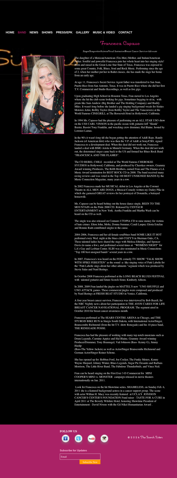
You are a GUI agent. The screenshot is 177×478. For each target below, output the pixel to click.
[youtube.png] (91, 439)
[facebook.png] (65, 439)
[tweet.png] (78, 439)
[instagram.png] (104, 439)
